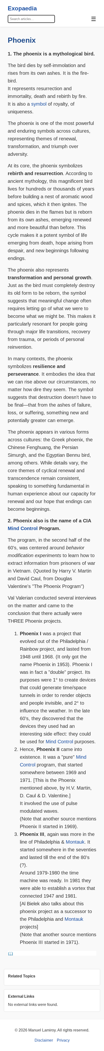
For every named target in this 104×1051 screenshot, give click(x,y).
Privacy (63, 1040)
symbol (38, 104)
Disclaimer (44, 1040)
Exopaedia (22, 8)
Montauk (75, 842)
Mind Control (23, 528)
